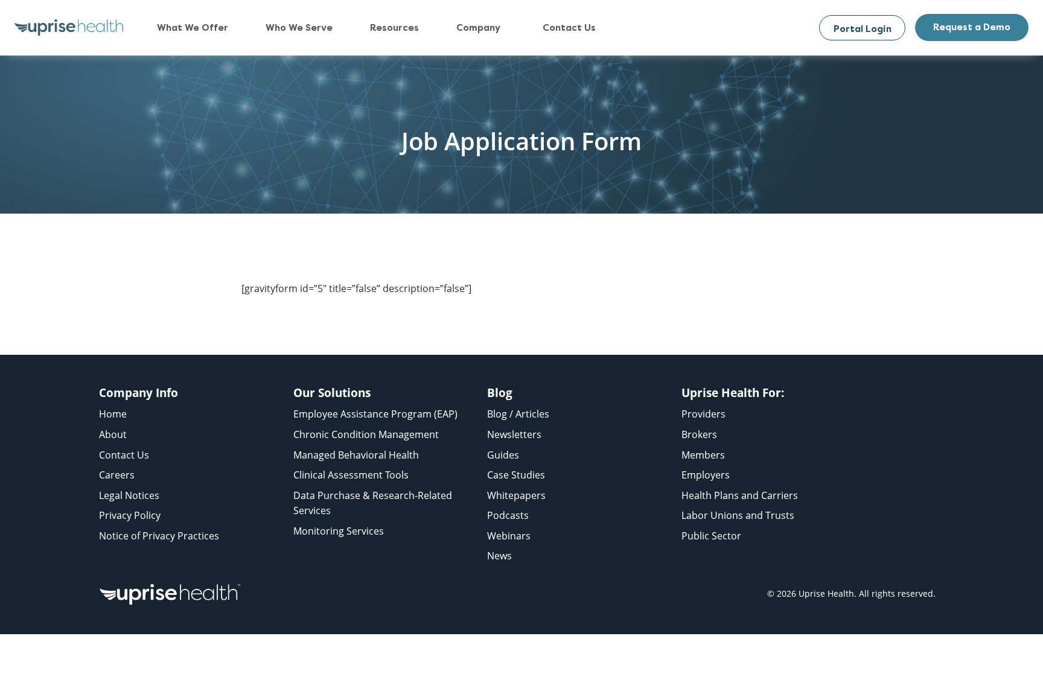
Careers (117, 475)
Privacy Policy (130, 515)
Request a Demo (971, 27)
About (113, 434)
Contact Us (124, 455)
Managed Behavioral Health (356, 455)
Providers (703, 414)
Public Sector (711, 535)
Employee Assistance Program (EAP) (375, 414)
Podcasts (508, 515)
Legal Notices (129, 495)
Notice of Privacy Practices (159, 535)
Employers (705, 475)
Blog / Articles (518, 414)
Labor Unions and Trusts (737, 515)
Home (113, 414)
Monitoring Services (338, 531)
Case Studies (516, 475)
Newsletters (514, 434)
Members (703, 455)
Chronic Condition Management (366, 434)
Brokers (699, 434)
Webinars (509, 535)
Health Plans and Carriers (739, 495)
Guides (503, 455)
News (499, 555)
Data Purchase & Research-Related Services (372, 503)
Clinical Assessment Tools (351, 475)
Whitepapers (516, 495)
